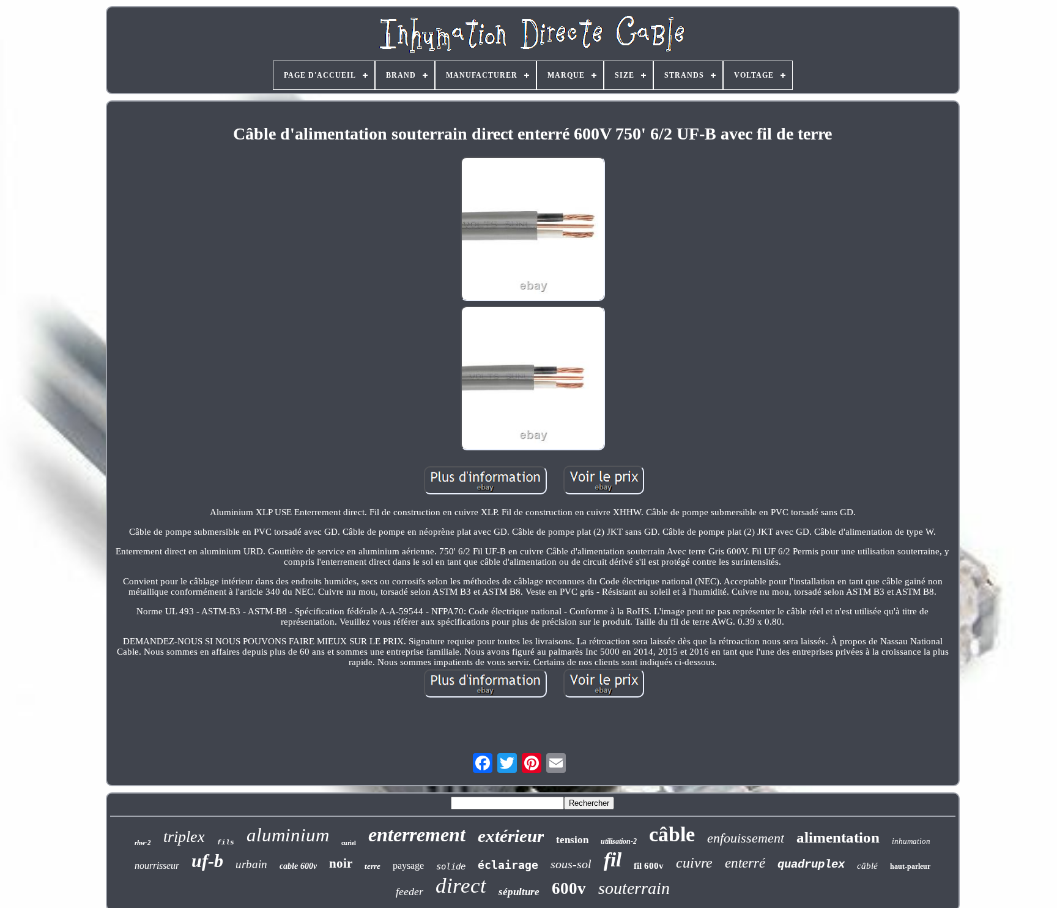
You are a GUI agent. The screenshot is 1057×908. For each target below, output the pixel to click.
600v (569, 888)
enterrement (416, 835)
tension (572, 840)
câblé (867, 866)
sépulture (519, 892)
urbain (251, 864)
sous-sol (571, 864)
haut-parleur (910, 866)
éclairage (508, 864)
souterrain (634, 888)
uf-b (207, 860)
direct (461, 886)
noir (340, 863)
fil (612, 860)
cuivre (694, 863)
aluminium (288, 835)
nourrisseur (157, 865)
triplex (184, 837)
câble (672, 834)
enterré (745, 863)
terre (372, 866)
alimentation (838, 837)
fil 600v (649, 866)
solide (450, 866)
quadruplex (811, 864)
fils (225, 842)
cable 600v (298, 866)
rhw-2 (143, 842)
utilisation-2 (619, 841)
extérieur (511, 836)
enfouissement (745, 838)
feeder (409, 891)
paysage (408, 865)
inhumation (911, 841)
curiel (348, 842)
